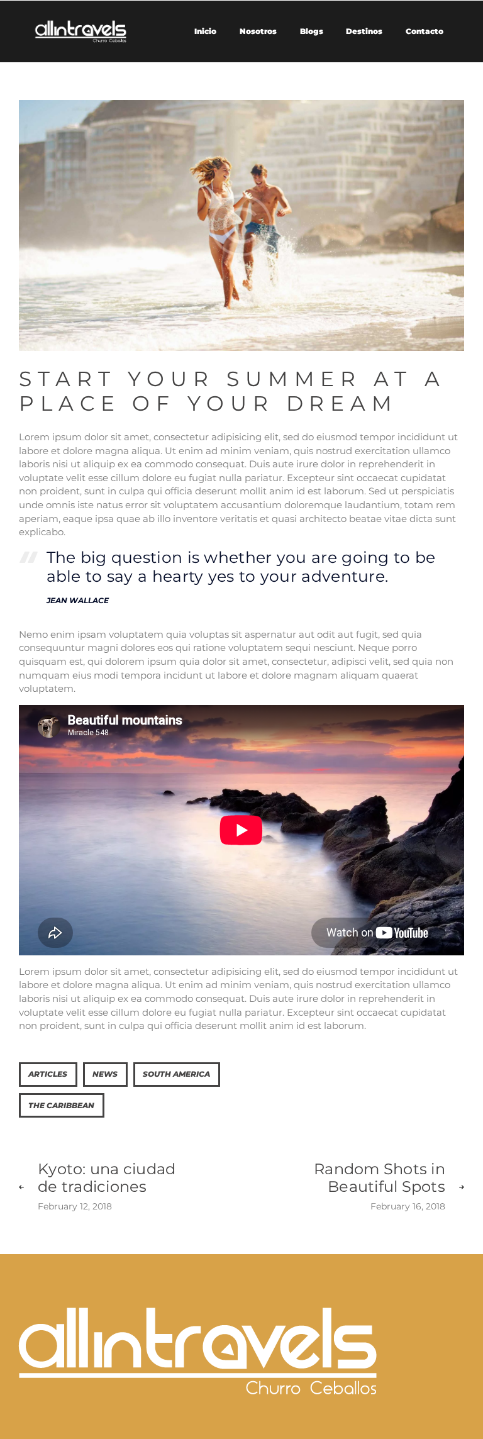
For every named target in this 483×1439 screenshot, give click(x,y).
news (105, 1074)
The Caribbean (61, 1105)
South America (176, 1074)
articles (47, 1074)
